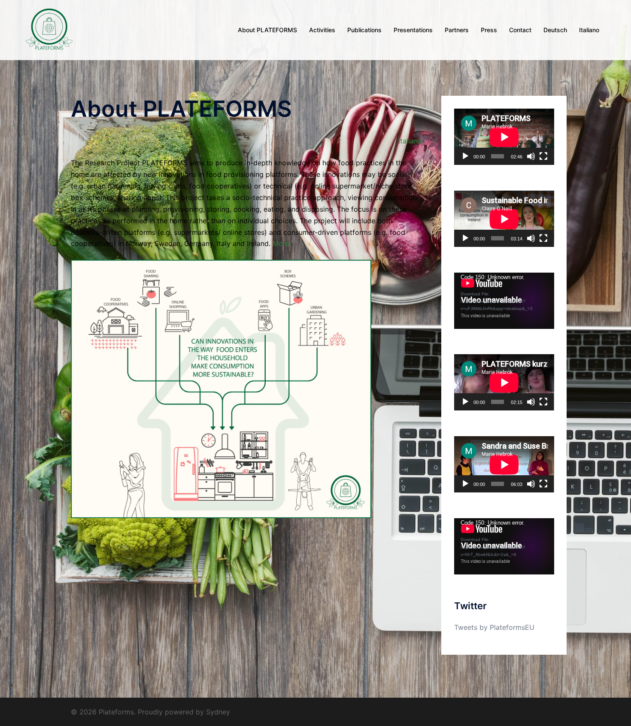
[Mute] (531, 156)
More (281, 243)
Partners (457, 29)
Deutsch (555, 29)
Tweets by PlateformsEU (494, 627)
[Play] (465, 156)
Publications (364, 29)
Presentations (413, 29)
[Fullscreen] (543, 156)
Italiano (589, 29)
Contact (520, 29)
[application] (504, 137)
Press (489, 29)
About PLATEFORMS (267, 29)
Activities (322, 29)
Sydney (218, 712)
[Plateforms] (49, 29)
